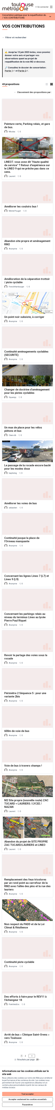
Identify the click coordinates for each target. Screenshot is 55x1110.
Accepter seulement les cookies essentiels (28, 1099)
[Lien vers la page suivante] (32, 1056)
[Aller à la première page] (21, 7)
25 (37, 1059)
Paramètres (27, 1105)
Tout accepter (27, 1094)
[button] (46, 84)
